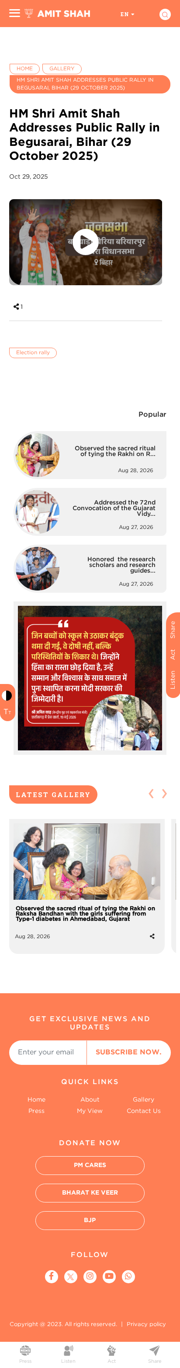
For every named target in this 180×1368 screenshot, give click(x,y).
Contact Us (144, 1111)
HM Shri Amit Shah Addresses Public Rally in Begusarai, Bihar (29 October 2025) (85, 84)
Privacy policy (146, 1324)
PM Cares (90, 1165)
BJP (90, 1220)
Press (36, 1111)
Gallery (62, 68)
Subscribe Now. (129, 1052)
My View (90, 1111)
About (90, 1099)
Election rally (33, 352)
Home (25, 68)
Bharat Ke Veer (90, 1192)
